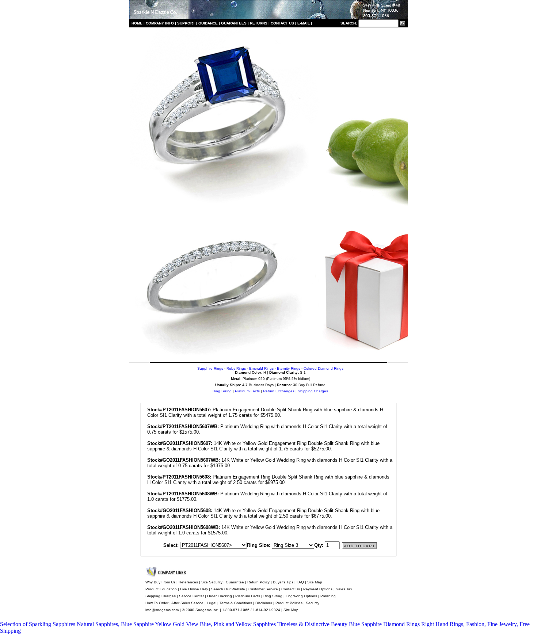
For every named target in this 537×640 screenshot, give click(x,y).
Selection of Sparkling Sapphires (38, 624)
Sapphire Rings (210, 368)
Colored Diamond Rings (323, 368)
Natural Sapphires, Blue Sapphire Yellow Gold (131, 624)
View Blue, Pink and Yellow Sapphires (231, 624)
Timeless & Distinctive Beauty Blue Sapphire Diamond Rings (349, 624)
